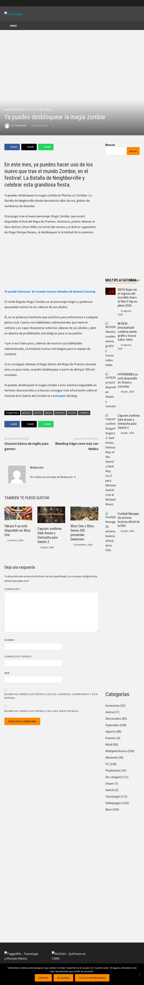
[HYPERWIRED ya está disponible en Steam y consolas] (110, 375)
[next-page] (114, 560)
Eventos (110, 738)
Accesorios (112, 705)
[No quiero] (139, 974)
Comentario (13, 589)
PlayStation (35, 109)
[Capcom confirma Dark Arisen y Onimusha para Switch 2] (110, 416)
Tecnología (112, 796)
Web (6, 673)
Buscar (110, 145)
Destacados (113, 718)
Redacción (20, 125)
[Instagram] (138, 3)
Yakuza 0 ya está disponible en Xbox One (17, 530)
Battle (38, 412)
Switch (109, 790)
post (63, 396)
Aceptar (43, 977)
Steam (109, 783)
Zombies (84, 412)
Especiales (112, 725)
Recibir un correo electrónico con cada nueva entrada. (41, 711)
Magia (48, 412)
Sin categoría (114, 777)
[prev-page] (108, 560)
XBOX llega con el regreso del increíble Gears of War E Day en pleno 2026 (127, 297)
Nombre (9, 640)
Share (13, 146)
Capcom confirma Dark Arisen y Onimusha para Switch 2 (49, 535)
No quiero (63, 977)
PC (107, 764)
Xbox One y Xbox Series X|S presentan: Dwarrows (82, 532)
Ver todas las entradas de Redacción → (53, 477)
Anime (109, 712)
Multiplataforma (15, 109)
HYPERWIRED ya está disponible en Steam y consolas (128, 380)
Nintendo (111, 757)
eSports (110, 731)
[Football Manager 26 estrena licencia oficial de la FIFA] (110, 514)
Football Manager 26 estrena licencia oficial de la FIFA (129, 520)
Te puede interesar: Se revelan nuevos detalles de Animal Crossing (49, 291)
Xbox (48, 109)
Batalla (26, 412)
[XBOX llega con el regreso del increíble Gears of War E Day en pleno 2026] (110, 290)
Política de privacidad (92, 977)
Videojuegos (113, 803)
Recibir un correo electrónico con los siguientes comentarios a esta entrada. (51, 696)
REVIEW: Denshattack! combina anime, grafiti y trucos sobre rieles (127, 331)
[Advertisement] (51, 264)
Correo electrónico (18, 656)
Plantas (60, 412)
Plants (72, 412)
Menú (13, 25)
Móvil (108, 744)
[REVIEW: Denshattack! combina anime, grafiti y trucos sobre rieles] (110, 324)
